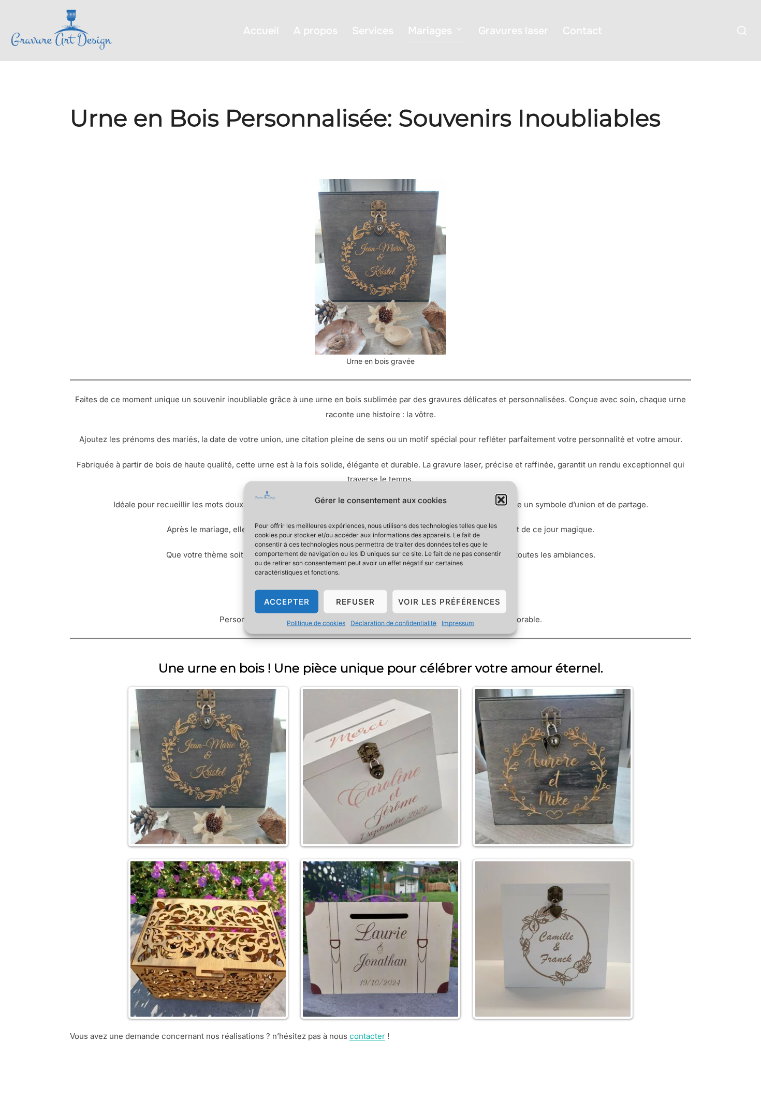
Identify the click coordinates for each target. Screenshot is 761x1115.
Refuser (355, 601)
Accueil (261, 30)
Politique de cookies (316, 623)
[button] (501, 500)
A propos (316, 30)
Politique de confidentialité (114, 1088)
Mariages (430, 30)
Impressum (458, 623)
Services (372, 30)
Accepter (287, 601)
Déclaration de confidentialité (393, 623)
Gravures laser (513, 30)
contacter (367, 1036)
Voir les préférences (449, 601)
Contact (582, 30)
